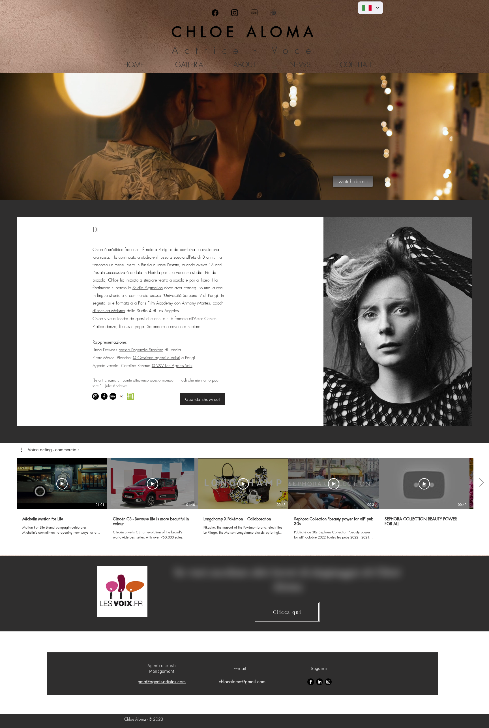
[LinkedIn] (319, 681)
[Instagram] (95, 396)
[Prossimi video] (481, 482)
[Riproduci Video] (62, 483)
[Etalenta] (130, 396)
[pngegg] (234, 12)
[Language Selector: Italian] (370, 7)
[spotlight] (273, 12)
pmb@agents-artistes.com (162, 682)
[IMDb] (254, 12)
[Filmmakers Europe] (121, 396)
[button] (50, 449)
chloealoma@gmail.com (242, 682)
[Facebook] (215, 12)
